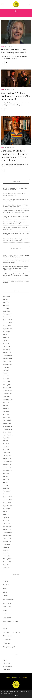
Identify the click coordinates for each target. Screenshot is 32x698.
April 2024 (6, 379)
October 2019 (7, 538)
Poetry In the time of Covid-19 (11, 632)
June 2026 (6, 302)
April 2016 (6, 553)
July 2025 (6, 334)
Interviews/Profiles (8, 599)
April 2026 (6, 308)
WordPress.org (7, 669)
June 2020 (6, 514)
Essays (5, 592)
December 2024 (7, 355)
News (2, 46)
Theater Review (7, 636)
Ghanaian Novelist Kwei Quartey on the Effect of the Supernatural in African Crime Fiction (15, 155)
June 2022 (6, 444)
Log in (4, 660)
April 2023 (6, 414)
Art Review (6, 581)
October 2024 (7, 361)
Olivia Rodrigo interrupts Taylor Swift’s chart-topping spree (16, 275)
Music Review (7, 617)
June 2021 (6, 479)
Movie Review (7, 606)
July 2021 (5, 476)
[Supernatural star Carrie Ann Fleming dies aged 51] (16, 32)
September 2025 (7, 328)
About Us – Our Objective (12, 677)
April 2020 (6, 520)
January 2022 (7, 458)
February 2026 (7, 314)
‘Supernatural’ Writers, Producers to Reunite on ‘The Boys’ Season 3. (16, 96)
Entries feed (6, 663)
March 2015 (6, 567)
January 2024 (7, 387)
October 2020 (7, 503)
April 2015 (6, 564)
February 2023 (7, 420)
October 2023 (7, 396)
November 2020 (7, 500)
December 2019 (7, 532)
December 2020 (7, 497)
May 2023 (6, 411)
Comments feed (7, 666)
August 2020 (6, 508)
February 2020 (7, 526)
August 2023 (6, 402)
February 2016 (7, 559)
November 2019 (7, 535)
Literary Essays (7, 603)
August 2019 (6, 544)
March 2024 (6, 382)
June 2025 (6, 337)
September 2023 (7, 399)
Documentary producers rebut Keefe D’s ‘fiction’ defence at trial (14, 194)
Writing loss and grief (9, 646)
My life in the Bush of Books (10, 621)
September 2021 (7, 470)
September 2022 (7, 435)
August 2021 (6, 473)
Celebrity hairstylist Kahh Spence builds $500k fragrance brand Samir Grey (16, 205)
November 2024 (7, 358)
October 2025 (7, 326)
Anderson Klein (7, 266)
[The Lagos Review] (16, 4)
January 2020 (7, 529)
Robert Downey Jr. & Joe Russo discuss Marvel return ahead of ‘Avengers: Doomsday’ (16, 211)
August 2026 (6, 296)
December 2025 (7, 320)
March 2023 (6, 417)
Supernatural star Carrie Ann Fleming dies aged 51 (14, 51)
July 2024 (6, 370)
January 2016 (7, 562)
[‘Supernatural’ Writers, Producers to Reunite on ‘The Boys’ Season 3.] (16, 78)
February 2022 (7, 455)
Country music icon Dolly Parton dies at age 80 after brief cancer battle (16, 188)
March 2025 (6, 346)
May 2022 (6, 446)
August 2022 (6, 438)
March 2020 (6, 523)
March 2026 (6, 311)
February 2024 (7, 385)
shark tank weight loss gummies (12, 274)
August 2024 (6, 367)
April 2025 (6, 343)
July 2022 (5, 441)
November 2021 (7, 464)
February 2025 (7, 349)
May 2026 (6, 305)
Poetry (5, 628)
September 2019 (7, 541)
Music (4, 614)
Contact (24, 677)
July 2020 (6, 511)
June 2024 (6, 373)
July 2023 (6, 405)
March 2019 (6, 550)
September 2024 (7, 364)
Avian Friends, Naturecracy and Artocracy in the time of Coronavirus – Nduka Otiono (15, 268)
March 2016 (6, 556)
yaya (4, 255)
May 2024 (6, 376)
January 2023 (7, 423)
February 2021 (7, 491)
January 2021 (7, 494)
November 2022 (7, 429)
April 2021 (6, 485)
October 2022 (7, 432)
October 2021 (7, 467)
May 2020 (6, 517)
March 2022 (6, 452)
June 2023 (6, 408)
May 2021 (5, 482)
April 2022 (6, 449)
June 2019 (6, 547)
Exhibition (5, 595)
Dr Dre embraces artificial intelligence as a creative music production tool (14, 222)
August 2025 (6, 331)
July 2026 (6, 299)
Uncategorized (7, 639)
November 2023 (7, 393)
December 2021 (7, 461)
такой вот (6, 281)
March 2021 (6, 488)
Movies (5, 610)
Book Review (6, 585)
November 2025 (7, 323)
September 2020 (7, 505)
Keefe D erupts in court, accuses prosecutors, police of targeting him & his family (15, 239)
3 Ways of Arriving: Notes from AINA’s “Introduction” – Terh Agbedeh (16, 256)
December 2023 (7, 390)
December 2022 (7, 426)
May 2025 (6, 340)
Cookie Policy (9, 693)
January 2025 (7, 352)
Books (4, 588)
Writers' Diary (6, 643)
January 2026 (7, 317)
